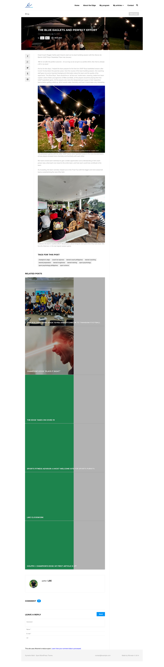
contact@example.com (102, 655)
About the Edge (89, 5)
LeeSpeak (50, 34)
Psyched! (57, 34)
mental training (72, 262)
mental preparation (45, 262)
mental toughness (59, 262)
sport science (64, 265)
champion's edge (44, 260)
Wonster (131, 655)
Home (77, 5)
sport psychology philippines (48, 265)
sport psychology (85, 262)
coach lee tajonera (58, 260)
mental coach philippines (74, 260)
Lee (42, 38)
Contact (130, 5)
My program (104, 5)
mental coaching (90, 260)
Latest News (42, 34)
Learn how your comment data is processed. (66, 648)
